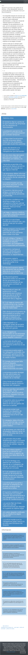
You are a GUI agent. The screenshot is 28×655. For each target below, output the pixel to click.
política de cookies (10, 628)
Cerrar (23, 652)
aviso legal (16, 627)
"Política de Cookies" (10, 651)
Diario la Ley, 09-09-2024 (21, 95)
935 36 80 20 (5, 626)
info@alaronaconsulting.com (7, 627)
